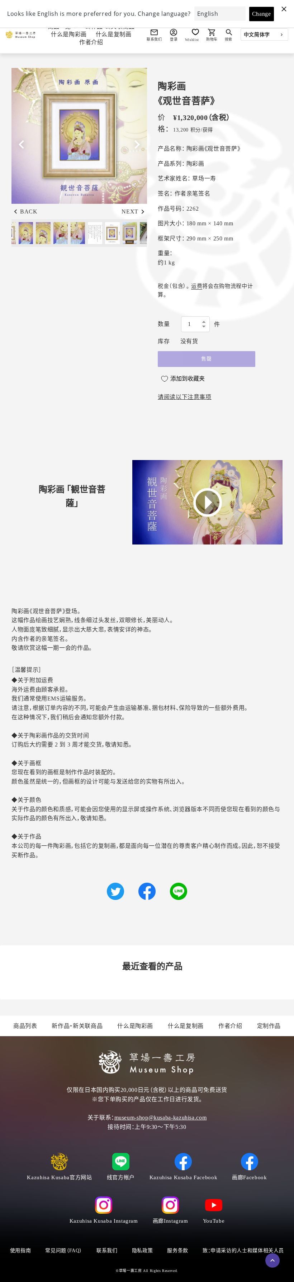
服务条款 (177, 1250)
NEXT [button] (130, 211)
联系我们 (107, 1250)
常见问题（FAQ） (63, 1250)
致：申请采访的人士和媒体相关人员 (243, 1250)
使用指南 (20, 1250)
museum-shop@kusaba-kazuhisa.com (160, 1118)
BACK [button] (29, 211)
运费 (196, 286)
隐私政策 (142, 1250)
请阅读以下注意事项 (185, 397)
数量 (164, 324)
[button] (137, 144)
